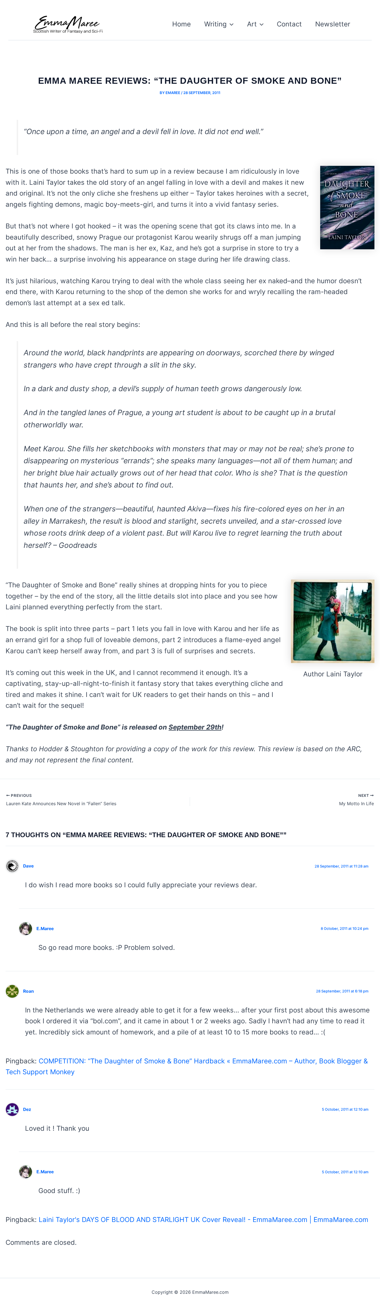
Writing (215, 24)
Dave (28, 866)
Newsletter (332, 24)
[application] (230, 24)
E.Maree (45, 928)
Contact (289, 24)
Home (181, 24)
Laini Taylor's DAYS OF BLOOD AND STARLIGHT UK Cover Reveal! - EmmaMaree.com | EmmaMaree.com (203, 1220)
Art (252, 24)
